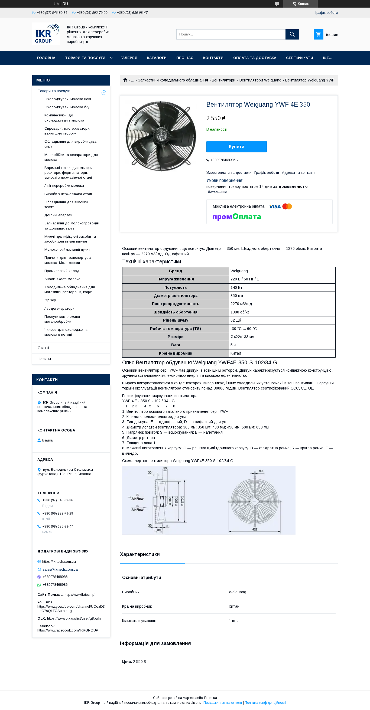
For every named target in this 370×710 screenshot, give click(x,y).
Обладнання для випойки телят (66, 204)
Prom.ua (210, 698)
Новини (44, 359)
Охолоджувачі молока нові (67, 99)
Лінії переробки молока (64, 186)
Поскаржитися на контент (222, 703)
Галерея (129, 58)
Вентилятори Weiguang (260, 80)
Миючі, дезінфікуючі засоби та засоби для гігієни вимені (70, 238)
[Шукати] (292, 34)
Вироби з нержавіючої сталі (68, 194)
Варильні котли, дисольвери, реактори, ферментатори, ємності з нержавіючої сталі (68, 172)
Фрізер (50, 300)
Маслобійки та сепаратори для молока (71, 157)
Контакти (213, 58)
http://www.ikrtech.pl (80, 595)
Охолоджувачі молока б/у (66, 107)
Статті (43, 348)
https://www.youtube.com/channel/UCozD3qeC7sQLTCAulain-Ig (71, 608)
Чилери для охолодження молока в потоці (66, 332)
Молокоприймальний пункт (67, 249)
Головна (46, 58)
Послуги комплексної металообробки (62, 319)
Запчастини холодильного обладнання (173, 80)
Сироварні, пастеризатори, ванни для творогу (67, 130)
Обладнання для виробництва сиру (70, 143)
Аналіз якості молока (62, 279)
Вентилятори (223, 80)
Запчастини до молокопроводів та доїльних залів (71, 225)
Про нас (184, 58)
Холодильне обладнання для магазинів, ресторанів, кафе (69, 289)
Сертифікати (299, 58)
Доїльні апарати (58, 215)
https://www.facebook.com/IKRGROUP (67, 630)
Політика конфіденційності (265, 703)
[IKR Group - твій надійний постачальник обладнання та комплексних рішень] (46, 44)
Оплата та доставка (254, 58)
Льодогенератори (59, 308)
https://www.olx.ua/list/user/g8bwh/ (74, 618)
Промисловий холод (61, 271)
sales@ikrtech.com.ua (60, 569)
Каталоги (157, 58)
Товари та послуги (85, 58)
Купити (236, 146)
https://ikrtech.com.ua (59, 562)
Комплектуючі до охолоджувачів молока (64, 117)
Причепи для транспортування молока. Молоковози (70, 260)
